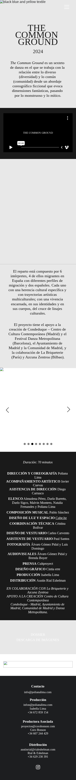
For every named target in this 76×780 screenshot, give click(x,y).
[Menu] (66, 7)
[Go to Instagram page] (38, 767)
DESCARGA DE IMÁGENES (37, 640)
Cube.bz (61, 518)
